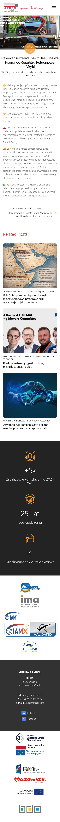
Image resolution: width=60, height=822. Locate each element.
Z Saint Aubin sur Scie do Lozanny (24, 208)
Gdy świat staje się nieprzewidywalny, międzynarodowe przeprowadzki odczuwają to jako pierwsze (26, 299)
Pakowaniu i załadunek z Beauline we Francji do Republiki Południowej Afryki (30, 62)
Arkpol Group (9, 356)
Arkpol (4, 72)
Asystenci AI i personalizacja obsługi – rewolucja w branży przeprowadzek (26, 426)
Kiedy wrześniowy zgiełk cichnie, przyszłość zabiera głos (23, 364)
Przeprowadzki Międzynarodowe (39, 291)
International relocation (38, 421)
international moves (29, 72)
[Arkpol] (11, 10)
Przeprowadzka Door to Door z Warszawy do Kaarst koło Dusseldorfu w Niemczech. (30, 214)
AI (4, 421)
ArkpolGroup (31, 75)
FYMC (19, 356)
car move (16, 72)
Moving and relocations (49, 72)
